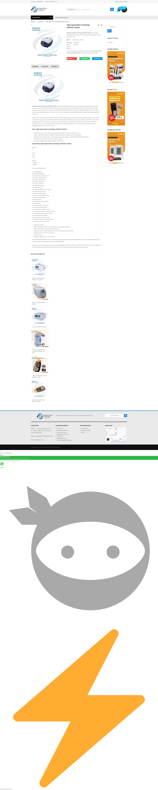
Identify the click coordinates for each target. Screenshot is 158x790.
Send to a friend (79, 39)
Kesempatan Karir (86, 430)
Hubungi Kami (89, 415)
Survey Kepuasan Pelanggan (64, 440)
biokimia (72, 108)
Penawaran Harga (61, 432)
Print (69, 39)
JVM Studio (60, 436)
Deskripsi (35, 66)
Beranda (33, 21)
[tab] (35, 66)
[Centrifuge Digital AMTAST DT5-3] (99, 25)
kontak (62, 245)
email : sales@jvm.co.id (51, 1)
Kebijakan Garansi (68, 415)
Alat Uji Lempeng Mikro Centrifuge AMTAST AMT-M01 (39, 351)
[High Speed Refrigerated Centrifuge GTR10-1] (101, 25)
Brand (82, 432)
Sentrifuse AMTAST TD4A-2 (39, 326)
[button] (31, 24)
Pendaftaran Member (62, 430)
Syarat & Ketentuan (79, 415)
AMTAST (76, 44)
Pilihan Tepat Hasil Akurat (121, 1)
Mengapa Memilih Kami (63, 434)
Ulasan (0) (45, 66)
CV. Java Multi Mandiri (43, 447)
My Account (60, 428)
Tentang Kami (59, 415)
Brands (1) (54, 66)
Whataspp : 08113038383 (37, 1)
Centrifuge (40, 21)
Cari (109, 30)
